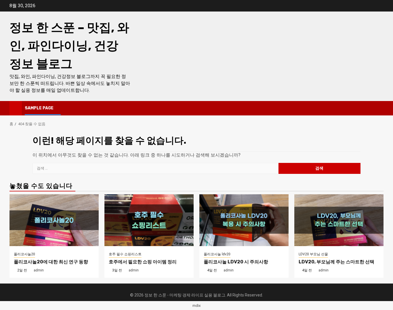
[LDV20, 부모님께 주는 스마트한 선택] (339, 220)
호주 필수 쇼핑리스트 (125, 254)
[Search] (379, 108)
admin (39, 270)
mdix (196, 305)
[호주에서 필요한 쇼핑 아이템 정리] (149, 220)
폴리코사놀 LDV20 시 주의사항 (236, 262)
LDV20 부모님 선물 (313, 254)
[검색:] (155, 168)
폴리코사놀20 (24, 254)
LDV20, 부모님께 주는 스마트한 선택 (336, 262)
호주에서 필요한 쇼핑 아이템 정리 (143, 262)
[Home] (15, 108)
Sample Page (39, 108)
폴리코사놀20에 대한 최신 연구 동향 (51, 262)
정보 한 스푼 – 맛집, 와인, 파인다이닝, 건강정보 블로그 (69, 45)
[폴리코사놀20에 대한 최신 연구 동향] (54, 220)
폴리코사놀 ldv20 (217, 254)
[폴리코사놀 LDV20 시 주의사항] (244, 220)
